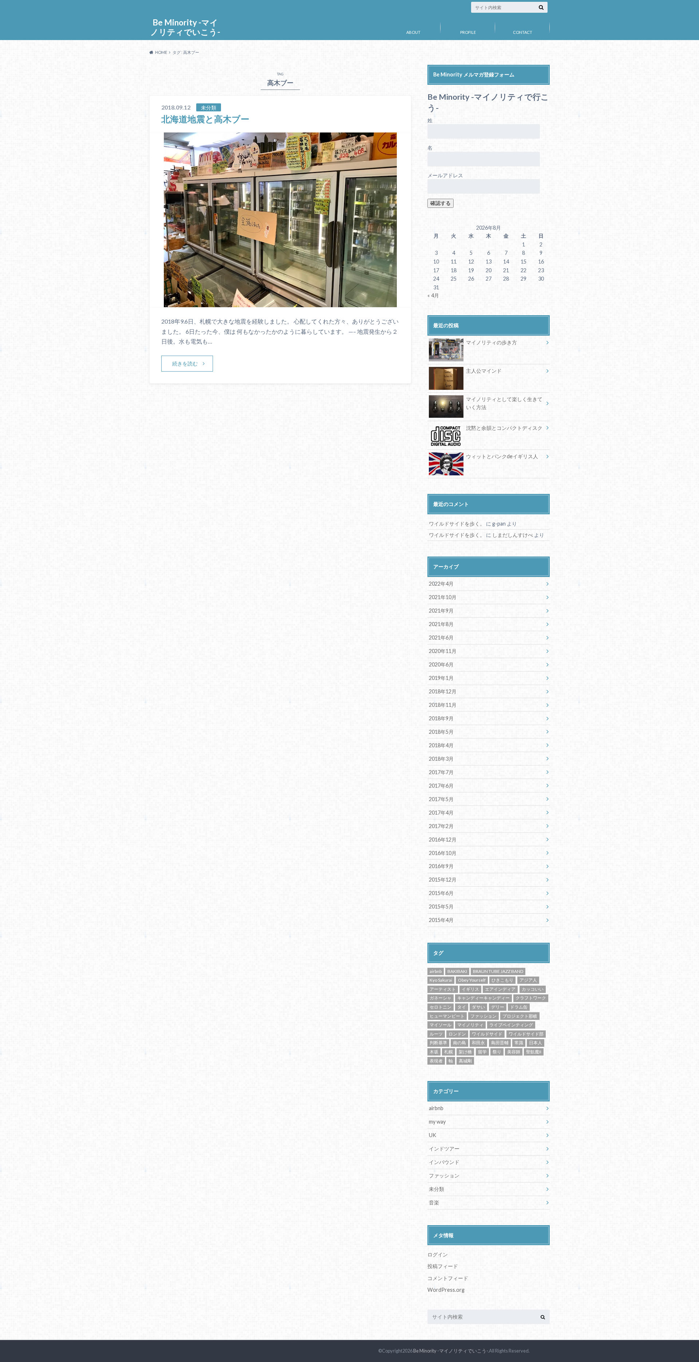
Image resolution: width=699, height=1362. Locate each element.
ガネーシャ (440, 998)
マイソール (440, 1025)
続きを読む (185, 363)
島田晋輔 (500, 1042)
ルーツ (436, 1034)
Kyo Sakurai (441, 980)
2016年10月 (443, 853)
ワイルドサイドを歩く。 (457, 523)
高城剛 (465, 1061)
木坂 (434, 1051)
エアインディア (500, 989)
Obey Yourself (472, 980)
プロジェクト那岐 (519, 1016)
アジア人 (528, 980)
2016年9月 (441, 866)
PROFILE (468, 32)
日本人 (535, 1042)
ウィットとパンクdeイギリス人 (502, 456)
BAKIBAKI (457, 971)
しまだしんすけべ (512, 535)
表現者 (436, 1061)
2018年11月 (443, 705)
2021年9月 (441, 610)
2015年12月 (443, 879)
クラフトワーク (531, 998)
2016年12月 (443, 839)
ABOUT (413, 32)
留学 (482, 1051)
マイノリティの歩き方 (491, 342)
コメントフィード (447, 1278)
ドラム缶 (519, 1007)
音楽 (434, 1202)
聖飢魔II (533, 1051)
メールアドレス (445, 175)
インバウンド (444, 1162)
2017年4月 (441, 812)
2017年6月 (441, 786)
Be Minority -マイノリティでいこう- (185, 27)
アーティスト (443, 989)
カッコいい (533, 989)
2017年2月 (441, 826)
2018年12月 (443, 691)
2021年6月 (441, 637)
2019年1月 (441, 678)
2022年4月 (441, 584)
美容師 (513, 1051)
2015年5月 (441, 906)
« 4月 (433, 295)
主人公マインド (484, 371)
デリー (497, 1007)
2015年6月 (441, 893)
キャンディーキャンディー (483, 998)
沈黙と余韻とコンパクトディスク (504, 428)
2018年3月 (441, 759)
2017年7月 (441, 772)
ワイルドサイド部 (526, 1034)
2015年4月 (441, 920)
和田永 (478, 1042)
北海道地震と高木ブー (205, 119)
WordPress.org (446, 1290)
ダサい (478, 1007)
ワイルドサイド (487, 1034)
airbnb (436, 971)
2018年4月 (441, 745)
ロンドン (457, 1034)
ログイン (437, 1254)
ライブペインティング (511, 1025)
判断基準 (438, 1042)
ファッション (483, 1016)
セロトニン (440, 1007)
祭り (497, 1051)
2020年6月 (441, 664)
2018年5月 (441, 732)
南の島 (459, 1042)
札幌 (448, 1051)
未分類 (436, 1189)
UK (432, 1135)
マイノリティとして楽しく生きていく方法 (504, 403)
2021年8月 (441, 624)
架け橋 (465, 1051)
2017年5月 (441, 799)
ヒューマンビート (447, 1016)
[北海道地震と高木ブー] (280, 302)
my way (437, 1121)
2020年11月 (443, 651)
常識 (518, 1042)
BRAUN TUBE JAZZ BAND (498, 971)
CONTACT (522, 32)
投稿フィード (442, 1266)
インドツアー (444, 1148)
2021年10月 (443, 597)
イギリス (470, 989)
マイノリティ (470, 1025)
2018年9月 (441, 718)
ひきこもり (502, 980)
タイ (461, 1007)
